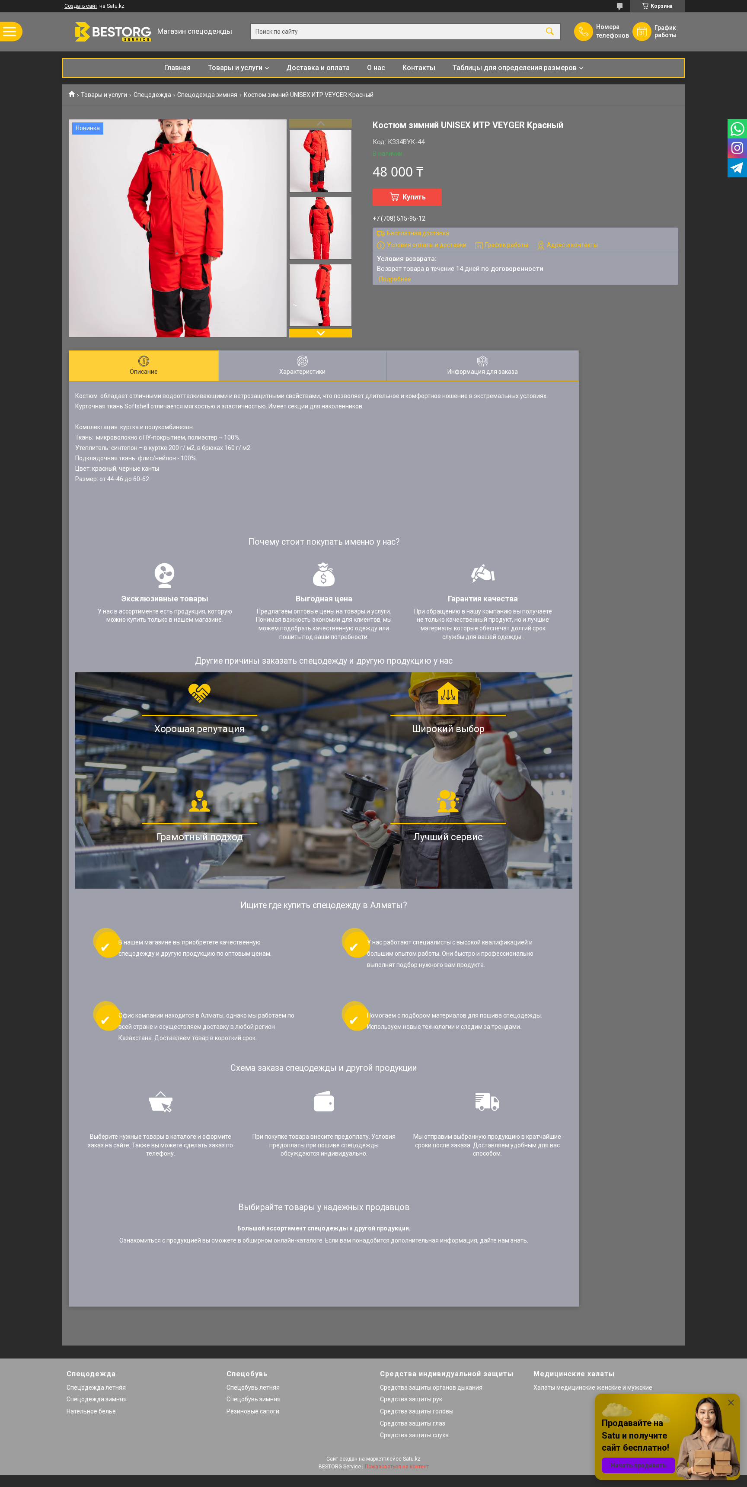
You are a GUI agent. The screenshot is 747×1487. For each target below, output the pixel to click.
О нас (376, 68)
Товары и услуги (235, 68)
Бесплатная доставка (418, 233)
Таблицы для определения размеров (515, 68)
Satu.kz (412, 1459)
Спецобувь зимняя (254, 1399)
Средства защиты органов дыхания (431, 1387)
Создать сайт (80, 6)
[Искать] (550, 32)
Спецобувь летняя (253, 1387)
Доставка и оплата (318, 68)
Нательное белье (91, 1411)
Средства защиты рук (411, 1399)
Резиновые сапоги (253, 1411)
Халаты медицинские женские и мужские (592, 1387)
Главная (177, 68)
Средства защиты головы (416, 1411)
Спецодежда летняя (96, 1387)
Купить (414, 197)
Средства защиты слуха (414, 1435)
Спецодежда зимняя (207, 94)
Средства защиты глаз (412, 1423)
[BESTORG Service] (107, 32)
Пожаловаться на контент (397, 1467)
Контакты (418, 68)
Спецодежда (152, 94)
